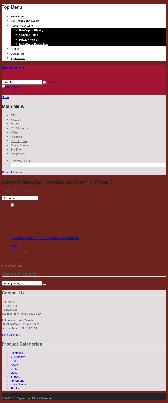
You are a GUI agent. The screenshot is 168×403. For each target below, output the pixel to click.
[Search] (44, 284)
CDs (14, 115)
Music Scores (20, 145)
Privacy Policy (28, 39)
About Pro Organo (21, 25)
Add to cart (17, 259)
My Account (17, 58)
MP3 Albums (19, 128)
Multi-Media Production (33, 44)
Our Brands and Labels (24, 21)
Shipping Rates (28, 35)
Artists (14, 48)
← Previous (9, 265)
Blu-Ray (16, 149)
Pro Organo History (31, 30)
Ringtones (18, 154)
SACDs (16, 119)
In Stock (16, 137)
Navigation (13, 67)
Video (15, 132)
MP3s (15, 124)
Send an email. (11, 334)
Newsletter (17, 16)
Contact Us (17, 53)
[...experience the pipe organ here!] (11, 87)
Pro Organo (19, 141)
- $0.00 (21, 161)
